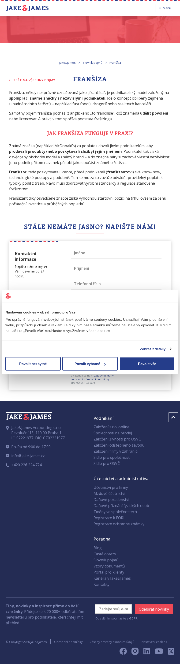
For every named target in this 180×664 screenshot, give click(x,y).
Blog (98, 547)
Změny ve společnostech (115, 511)
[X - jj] (169, 652)
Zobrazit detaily (153, 349)
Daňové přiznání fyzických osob (121, 505)
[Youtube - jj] (159, 652)
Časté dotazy (105, 553)
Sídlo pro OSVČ (107, 463)
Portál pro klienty (109, 572)
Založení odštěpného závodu (119, 445)
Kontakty (101, 584)
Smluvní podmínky (97, 379)
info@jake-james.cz (28, 455)
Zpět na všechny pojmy (33, 80)
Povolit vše (147, 364)
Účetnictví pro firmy (111, 487)
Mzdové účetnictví (109, 493)
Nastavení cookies (154, 642)
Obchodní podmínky (68, 642)
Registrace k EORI (109, 517)
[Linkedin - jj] (148, 652)
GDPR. (133, 618)
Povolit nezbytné (33, 364)
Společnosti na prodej (113, 433)
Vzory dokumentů (109, 566)
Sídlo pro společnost (112, 457)
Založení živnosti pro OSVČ (117, 439)
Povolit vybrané (87, 364)
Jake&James (67, 62)
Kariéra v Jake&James (112, 578)
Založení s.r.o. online (111, 426)
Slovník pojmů (92, 62)
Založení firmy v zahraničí (116, 451)
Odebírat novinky (154, 609)
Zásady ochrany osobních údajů (112, 642)
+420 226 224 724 (26, 464)
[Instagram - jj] (137, 652)
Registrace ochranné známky (119, 523)
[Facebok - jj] (125, 652)
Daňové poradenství (111, 499)
